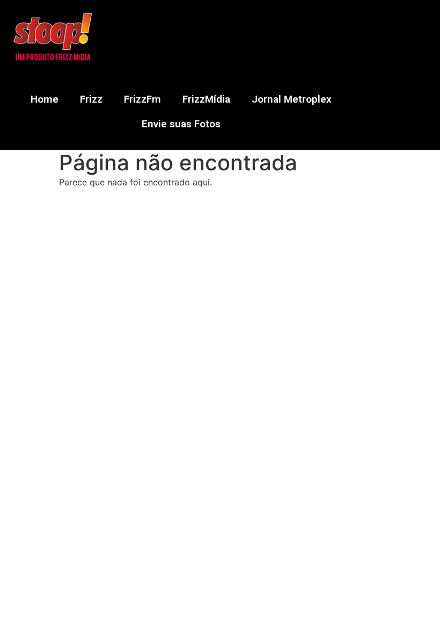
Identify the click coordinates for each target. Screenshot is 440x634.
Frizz (91, 99)
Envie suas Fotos (181, 124)
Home (44, 99)
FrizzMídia (206, 99)
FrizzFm (142, 99)
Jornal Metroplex (292, 99)
